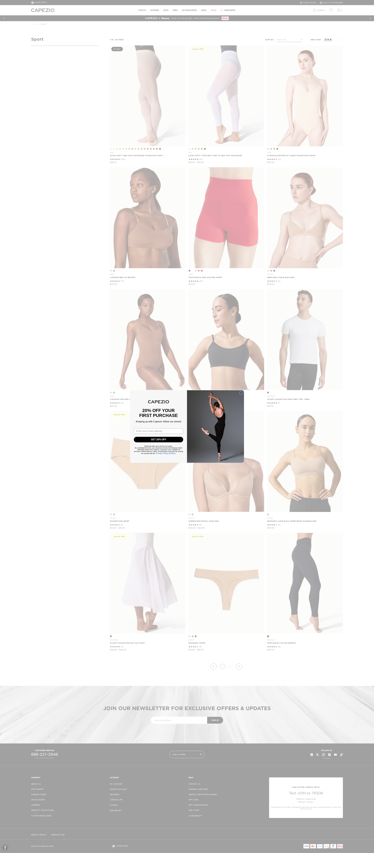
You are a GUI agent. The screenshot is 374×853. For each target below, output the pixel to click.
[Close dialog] (241, 392)
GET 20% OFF (158, 439)
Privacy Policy (162, 453)
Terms (173, 453)
